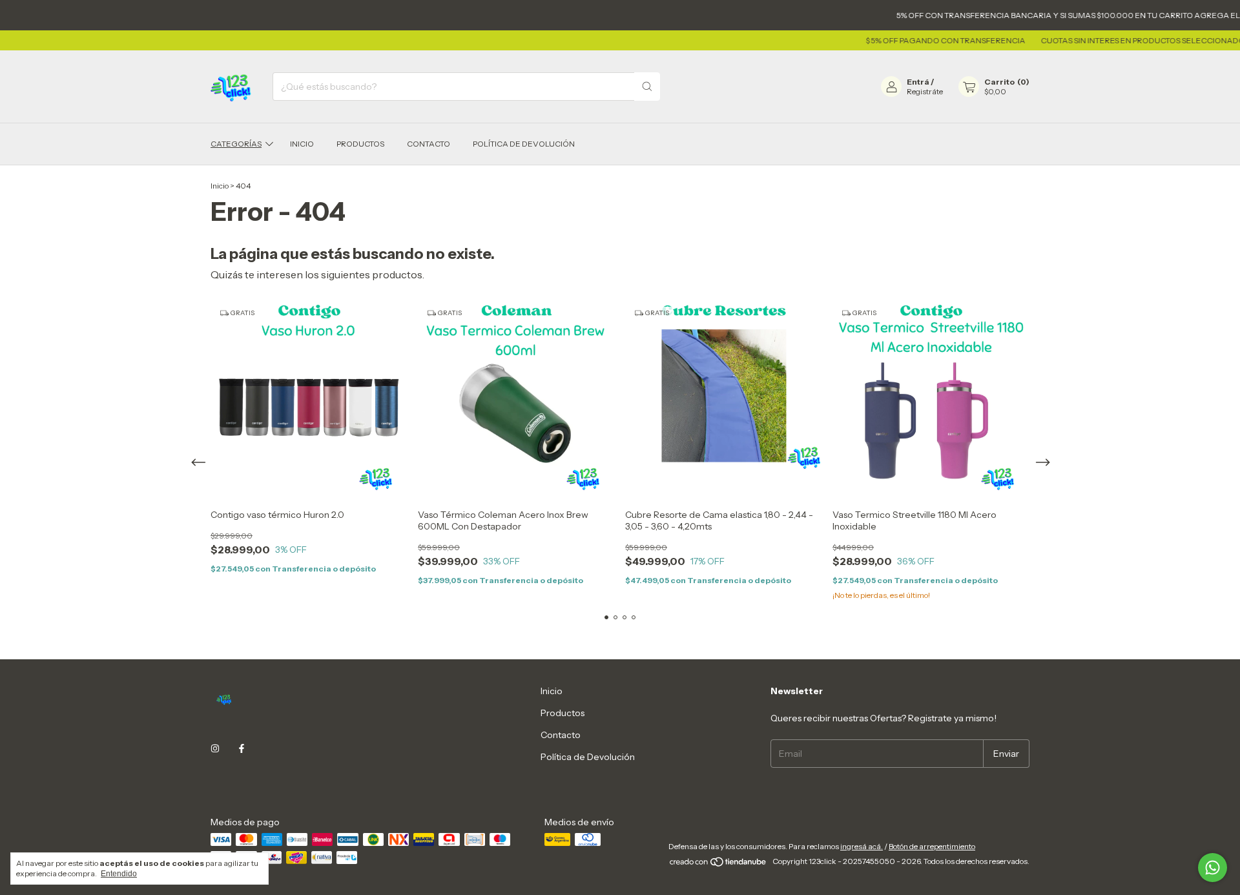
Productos (360, 144)
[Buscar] (647, 86)
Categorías (236, 144)
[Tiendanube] (718, 864)
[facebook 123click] (241, 748)
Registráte (925, 91)
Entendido (119, 873)
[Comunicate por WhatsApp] (1212, 867)
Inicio (302, 144)
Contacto (428, 144)
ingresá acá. (861, 846)
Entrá (918, 82)
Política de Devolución (524, 144)
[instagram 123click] (215, 748)
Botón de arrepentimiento (932, 846)
